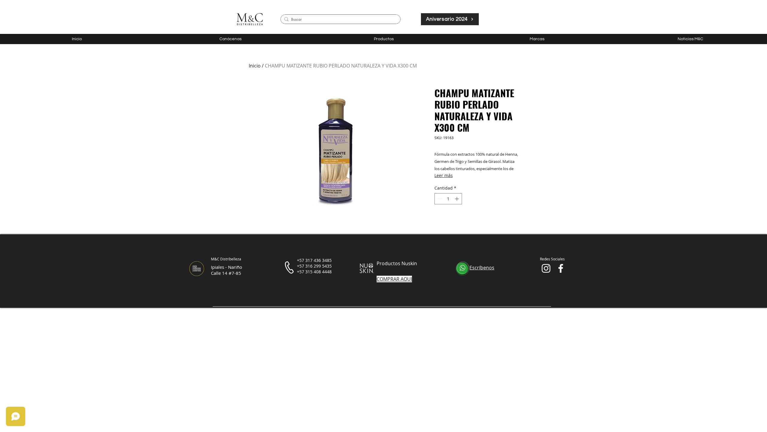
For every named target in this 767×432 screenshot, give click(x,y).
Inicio (255, 65)
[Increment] (457, 199)
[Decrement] (439, 199)
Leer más (443, 175)
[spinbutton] (448, 199)
